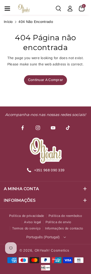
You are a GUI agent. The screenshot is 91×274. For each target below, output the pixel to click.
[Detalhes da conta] (70, 8)
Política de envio (58, 222)
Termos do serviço (26, 228)
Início (8, 22)
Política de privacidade (26, 216)
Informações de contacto (64, 228)
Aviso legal (32, 222)
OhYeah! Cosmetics (52, 250)
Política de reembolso (65, 216)
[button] (7, 9)
